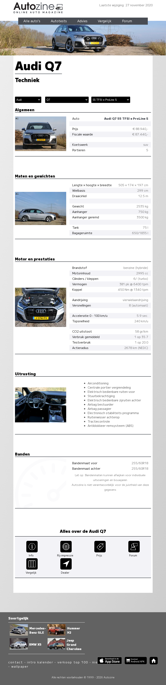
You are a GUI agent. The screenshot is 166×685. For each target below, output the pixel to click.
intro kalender (40, 662)
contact (15, 662)
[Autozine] (83, 7)
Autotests (59, 20)
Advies (82, 20)
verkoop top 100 (72, 662)
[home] (152, 663)
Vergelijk (105, 20)
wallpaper (20, 666)
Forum (127, 20)
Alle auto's (31, 20)
